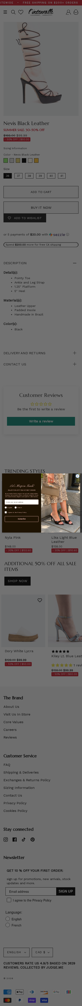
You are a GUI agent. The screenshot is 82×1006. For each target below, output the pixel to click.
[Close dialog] (77, 476)
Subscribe (21, 519)
